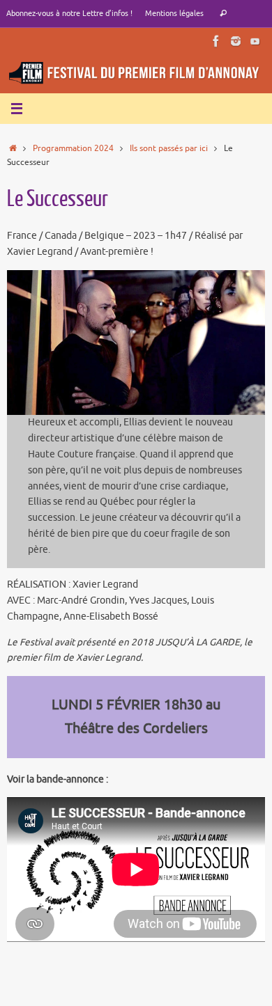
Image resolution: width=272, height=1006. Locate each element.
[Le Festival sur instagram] (235, 41)
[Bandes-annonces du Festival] (255, 41)
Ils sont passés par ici (169, 148)
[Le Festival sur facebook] (216, 41)
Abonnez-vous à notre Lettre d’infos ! (69, 13)
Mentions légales (174, 13)
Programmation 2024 (73, 148)
